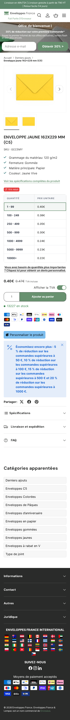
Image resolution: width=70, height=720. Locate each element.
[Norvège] (45, 645)
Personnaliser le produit (26, 335)
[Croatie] (45, 636)
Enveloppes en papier (21, 521)
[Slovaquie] (45, 649)
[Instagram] (35, 668)
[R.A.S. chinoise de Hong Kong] (22, 649)
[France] (37, 640)
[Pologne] (7, 649)
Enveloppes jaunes (19, 537)
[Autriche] (22, 636)
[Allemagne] (7, 636)
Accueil (8, 57)
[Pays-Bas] (61, 645)
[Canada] (37, 636)
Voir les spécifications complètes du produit (32, 181)
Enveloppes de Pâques (22, 505)
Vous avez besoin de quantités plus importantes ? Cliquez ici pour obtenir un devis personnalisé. (35, 269)
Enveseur (45, 710)
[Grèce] (45, 640)
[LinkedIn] (40, 668)
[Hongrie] (53, 640)
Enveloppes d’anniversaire (24, 513)
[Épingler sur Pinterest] (36, 402)
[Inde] (7, 645)
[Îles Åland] (61, 640)
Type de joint (15, 554)
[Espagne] (7, 640)
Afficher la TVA (44, 287)
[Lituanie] (37, 645)
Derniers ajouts (23, 57)
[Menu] (64, 15)
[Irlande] (14, 645)
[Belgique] (30, 636)
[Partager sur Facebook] (29, 402)
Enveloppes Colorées (21, 497)
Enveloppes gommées (21, 529)
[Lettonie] (30, 645)
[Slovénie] (53, 649)
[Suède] (61, 649)
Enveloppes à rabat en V (23, 546)
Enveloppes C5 (16, 488)
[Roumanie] (30, 649)
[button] (56, 15)
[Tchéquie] (33, 654)
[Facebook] (30, 668)
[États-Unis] (22, 640)
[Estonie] (14, 640)
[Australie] (14, 636)
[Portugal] (14, 649)
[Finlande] (30, 640)
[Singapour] (37, 649)
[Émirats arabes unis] (61, 636)
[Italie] (22, 645)
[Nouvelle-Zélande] (53, 645)
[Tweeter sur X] (21, 402)
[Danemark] (53, 636)
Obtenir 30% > (53, 46)
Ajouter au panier (43, 296)
